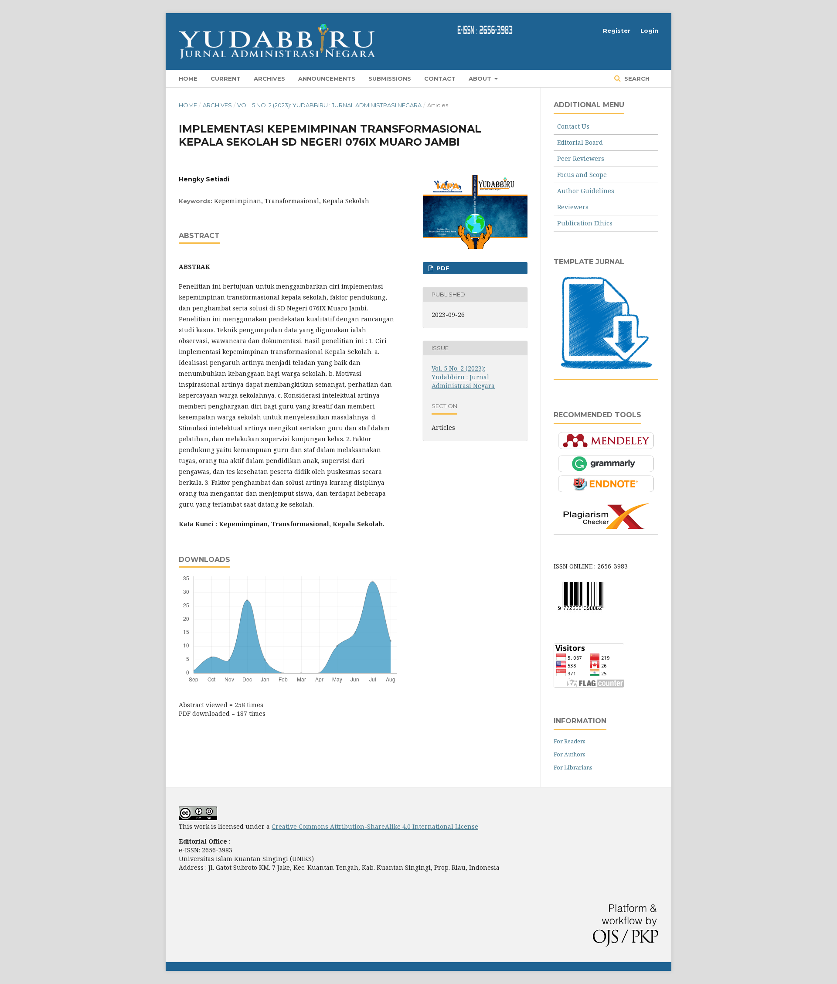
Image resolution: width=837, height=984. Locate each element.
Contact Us (573, 126)
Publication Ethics (584, 223)
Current (226, 78)
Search (636, 78)
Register (616, 30)
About (481, 78)
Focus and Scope (582, 174)
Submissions (389, 78)
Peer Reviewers (580, 158)
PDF (442, 268)
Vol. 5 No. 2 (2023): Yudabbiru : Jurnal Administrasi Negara (329, 105)
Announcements (326, 78)
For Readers (569, 741)
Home (188, 78)
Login (649, 30)
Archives (269, 78)
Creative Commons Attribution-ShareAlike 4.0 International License (375, 826)
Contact (440, 78)
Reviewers (573, 207)
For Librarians (573, 767)
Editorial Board (580, 142)
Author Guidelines (585, 191)
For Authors (569, 754)
